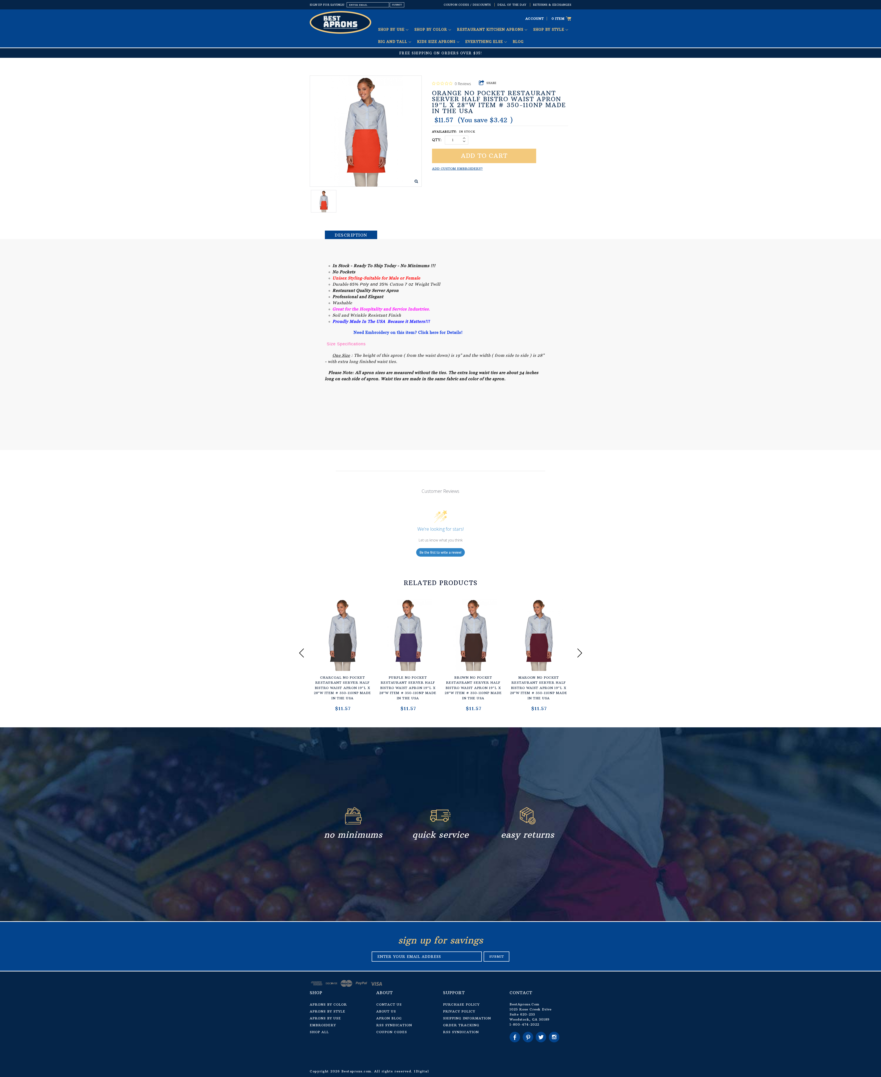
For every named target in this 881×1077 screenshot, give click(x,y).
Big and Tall (393, 41)
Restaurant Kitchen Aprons (491, 29)
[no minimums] (353, 823)
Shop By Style (549, 29)
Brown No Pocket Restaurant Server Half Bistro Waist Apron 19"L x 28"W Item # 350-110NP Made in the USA (473, 687)
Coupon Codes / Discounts (467, 4)
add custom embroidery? (457, 169)
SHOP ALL (319, 1032)
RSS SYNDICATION (394, 1025)
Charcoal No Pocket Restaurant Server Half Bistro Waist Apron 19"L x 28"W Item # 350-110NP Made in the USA (342, 687)
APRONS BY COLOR (328, 1004)
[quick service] (440, 823)
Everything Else (484, 41)
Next (579, 652)
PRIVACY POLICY (459, 1011)
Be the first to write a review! (440, 552)
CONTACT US (389, 1004)
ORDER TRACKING (461, 1025)
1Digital (421, 1071)
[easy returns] (527, 823)
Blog (518, 41)
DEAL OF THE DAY (511, 4)
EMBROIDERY (323, 1025)
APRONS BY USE (325, 1018)
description (351, 235)
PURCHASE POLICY (461, 1004)
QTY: (437, 139)
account (534, 19)
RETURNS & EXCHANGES (552, 4)
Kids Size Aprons (437, 41)
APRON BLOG (389, 1018)
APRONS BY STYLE (327, 1011)
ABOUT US (386, 1011)
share (491, 83)
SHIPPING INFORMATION (467, 1018)
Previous (301, 652)
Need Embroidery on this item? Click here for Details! (408, 332)
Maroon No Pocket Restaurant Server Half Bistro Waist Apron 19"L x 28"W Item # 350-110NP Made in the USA (538, 687)
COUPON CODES (391, 1032)
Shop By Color (431, 29)
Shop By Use (392, 29)
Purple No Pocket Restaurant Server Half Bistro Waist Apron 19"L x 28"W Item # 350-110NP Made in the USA (407, 687)
